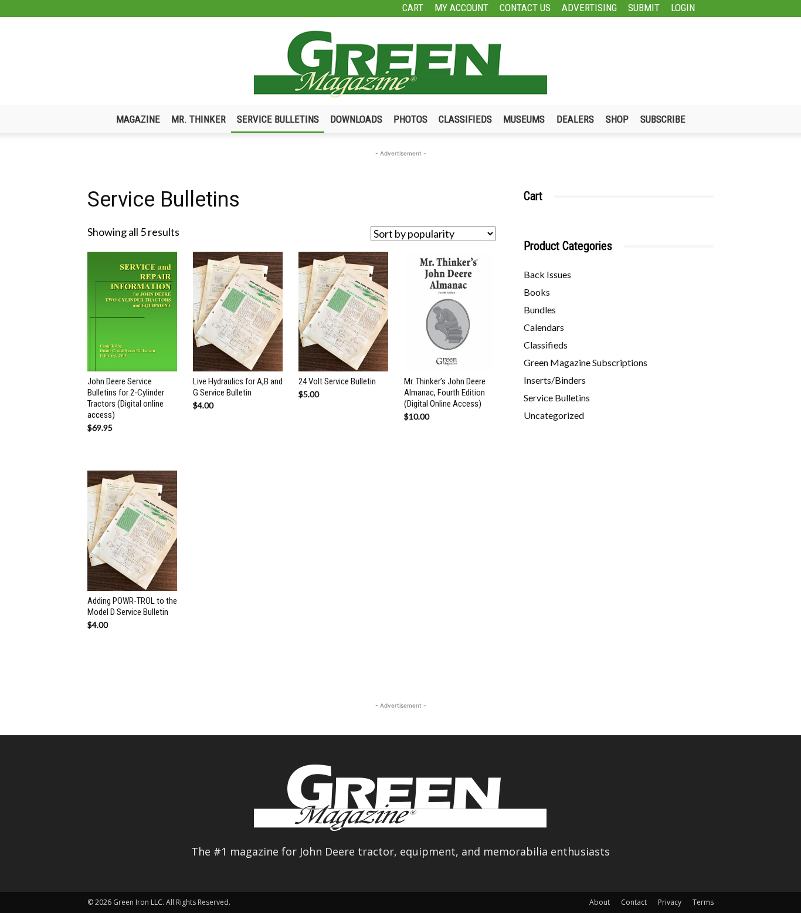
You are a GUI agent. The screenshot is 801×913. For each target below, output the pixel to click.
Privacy (669, 902)
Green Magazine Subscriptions (585, 362)
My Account (461, 7)
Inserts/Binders (555, 380)
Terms (703, 902)
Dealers (575, 119)
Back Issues (547, 274)
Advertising (589, 7)
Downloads (356, 119)
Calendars (544, 327)
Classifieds (465, 119)
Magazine (138, 119)
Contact (634, 902)
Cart (412, 7)
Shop (617, 119)
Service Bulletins (278, 119)
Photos (410, 119)
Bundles (540, 309)
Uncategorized (554, 415)
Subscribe (662, 119)
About (599, 902)
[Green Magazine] (400, 64)
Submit (644, 7)
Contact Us (525, 7)
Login (683, 7)
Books (537, 291)
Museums (524, 119)
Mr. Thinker (198, 119)
